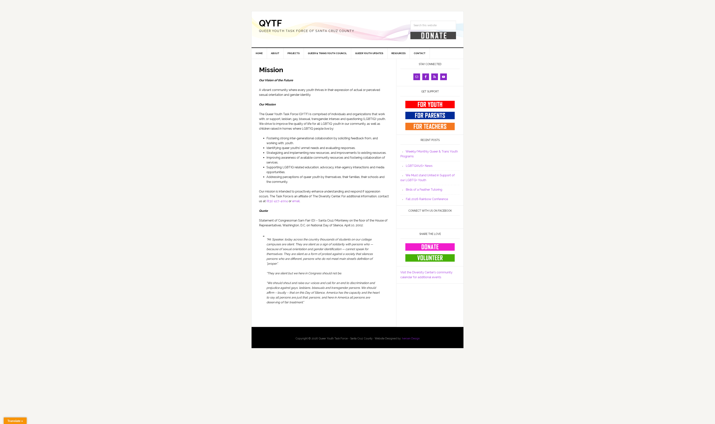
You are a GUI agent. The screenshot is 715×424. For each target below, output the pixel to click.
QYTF (270, 23)
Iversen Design (411, 338)
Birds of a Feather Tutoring (424, 189)
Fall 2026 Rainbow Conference (427, 199)
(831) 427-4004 (277, 201)
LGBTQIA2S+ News (419, 166)
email (295, 201)
